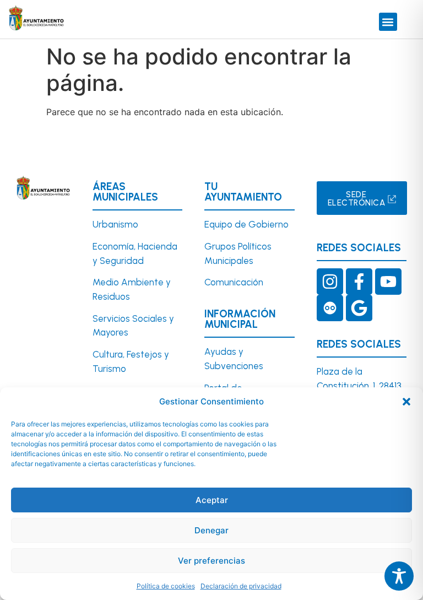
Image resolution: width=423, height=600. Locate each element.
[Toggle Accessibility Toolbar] (399, 576)
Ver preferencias (211, 560)
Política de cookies (166, 586)
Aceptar (212, 500)
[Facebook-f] (359, 281)
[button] (406, 401)
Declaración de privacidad (240, 586)
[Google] (359, 308)
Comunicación (233, 282)
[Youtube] (388, 281)
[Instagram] (330, 281)
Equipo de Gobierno (246, 224)
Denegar (211, 530)
